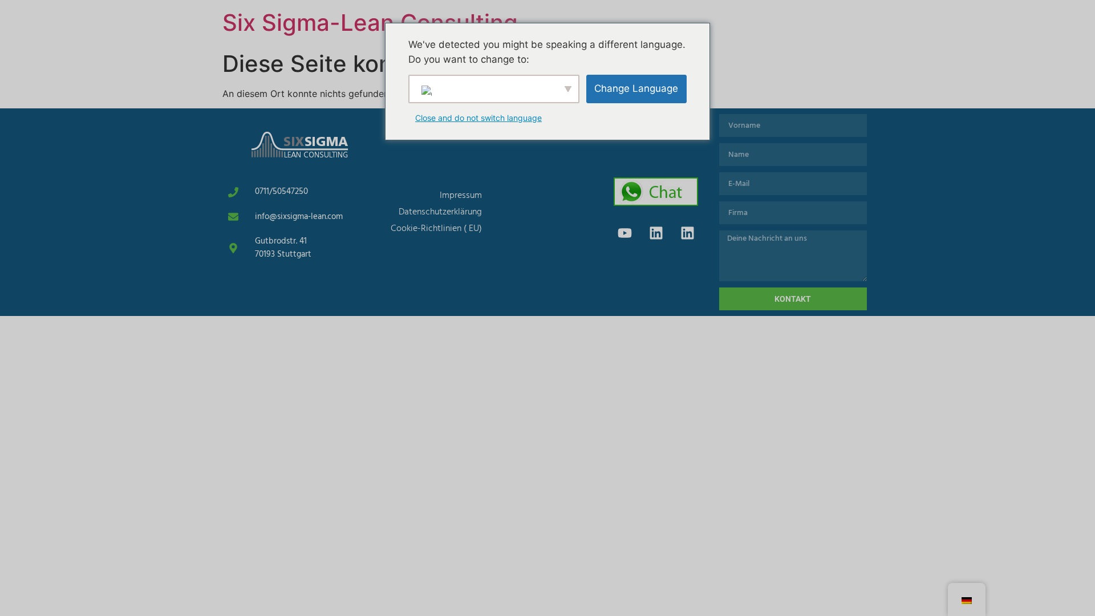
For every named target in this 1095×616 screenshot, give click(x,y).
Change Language (636, 88)
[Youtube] (624, 233)
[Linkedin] (656, 233)
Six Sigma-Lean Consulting (370, 23)
